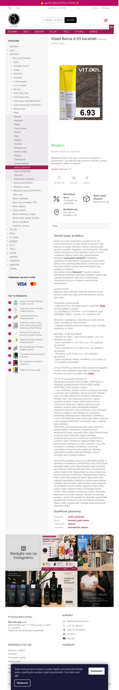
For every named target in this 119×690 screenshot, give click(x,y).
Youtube (71, 638)
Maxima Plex (19, 109)
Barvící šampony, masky (24, 214)
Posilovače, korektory (24, 179)
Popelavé (18, 120)
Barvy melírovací (20, 198)
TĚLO (12, 249)
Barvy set (17, 194)
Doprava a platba (56, 8)
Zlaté (16, 136)
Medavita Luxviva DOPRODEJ (27, 190)
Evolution (17, 77)
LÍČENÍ (13, 253)
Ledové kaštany (21, 163)
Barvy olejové (19, 206)
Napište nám (14, 661)
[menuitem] (12, 31)
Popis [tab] (55, 226)
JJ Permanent (19, 81)
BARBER (14, 241)
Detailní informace (59, 169)
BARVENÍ (14, 54)
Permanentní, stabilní (78, 527)
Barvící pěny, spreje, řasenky (26, 218)
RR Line (16, 89)
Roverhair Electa (21, 66)
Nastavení (22, 683)
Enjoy (16, 62)
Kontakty (12, 654)
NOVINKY (14, 46)
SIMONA (14, 257)
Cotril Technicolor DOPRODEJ (27, 105)
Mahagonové (20, 148)
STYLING (14, 237)
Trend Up (17, 74)
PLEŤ (12, 245)
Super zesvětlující (22, 171)
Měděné (18, 140)
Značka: (58, 43)
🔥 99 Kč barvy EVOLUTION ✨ (59, 2)
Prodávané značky (17, 657)
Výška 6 (71, 524)
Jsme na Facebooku (76, 630)
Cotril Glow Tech (21, 97)
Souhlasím (96, 671)
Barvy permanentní (22, 58)
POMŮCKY (15, 261)
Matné (17, 124)
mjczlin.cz (71, 634)
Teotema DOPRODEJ (23, 183)
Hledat (70, 20)
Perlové (17, 132)
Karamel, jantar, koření (78, 520)
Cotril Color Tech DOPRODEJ (27, 101)
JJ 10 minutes (19, 85)
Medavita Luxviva (21, 187)
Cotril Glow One (20, 93)
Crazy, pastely (19, 210)
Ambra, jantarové (22, 167)
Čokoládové (19, 159)
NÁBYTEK (14, 265)
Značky (13, 268)
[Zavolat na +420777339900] (12, 8)
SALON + (14, 229)
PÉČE (12, 233)
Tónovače (18, 175)
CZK (94, 8)
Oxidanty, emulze (21, 226)
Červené (18, 144)
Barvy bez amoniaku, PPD (25, 202)
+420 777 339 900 (75, 625)
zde (16, 675)
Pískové (17, 155)
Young (16, 70)
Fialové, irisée (20, 152)
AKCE (12, 50)
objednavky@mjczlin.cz (78, 621)
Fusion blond (20, 128)
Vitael (16, 113)
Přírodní (17, 116)
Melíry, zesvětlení (21, 222)
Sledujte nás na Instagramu (23, 555)
